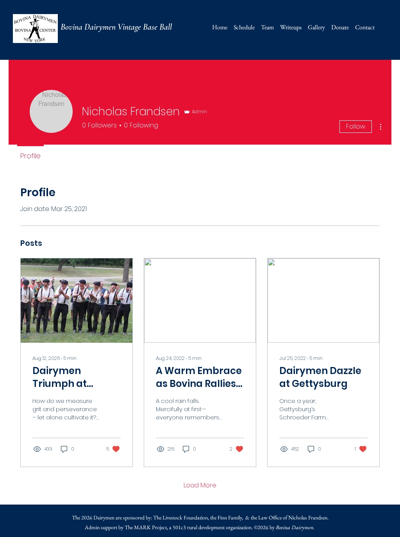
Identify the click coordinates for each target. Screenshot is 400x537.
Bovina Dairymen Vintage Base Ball (116, 27)
